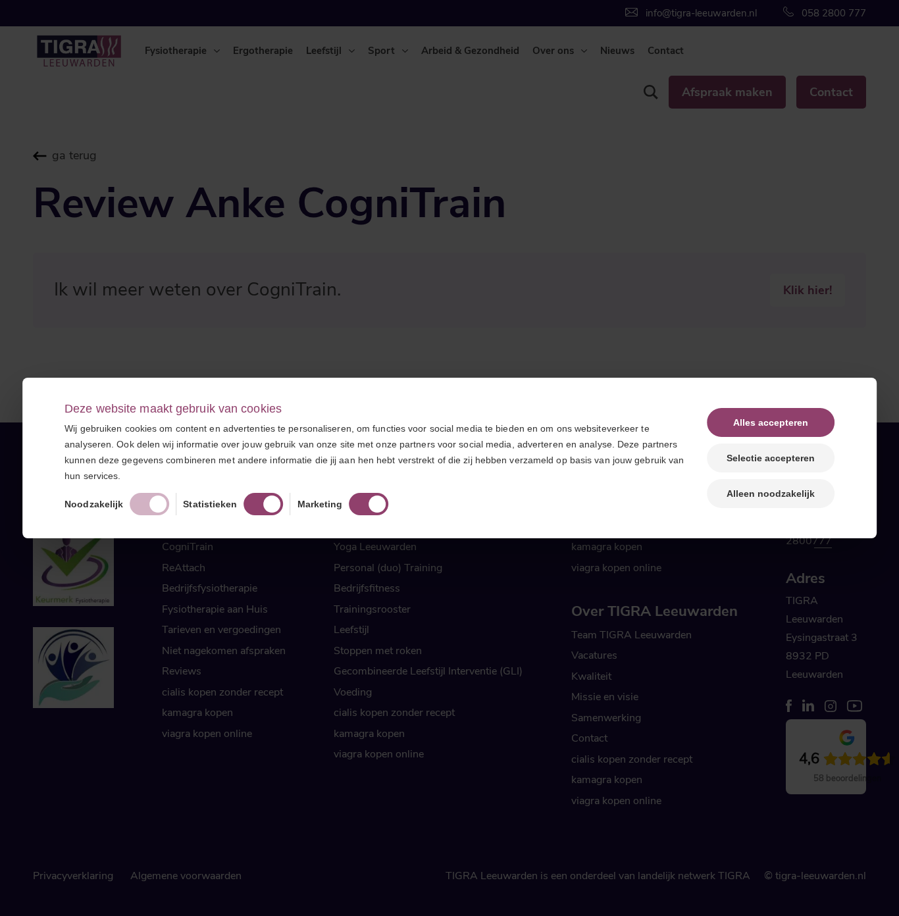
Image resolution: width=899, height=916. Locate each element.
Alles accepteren (770, 422)
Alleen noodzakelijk (771, 493)
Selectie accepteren (771, 458)
